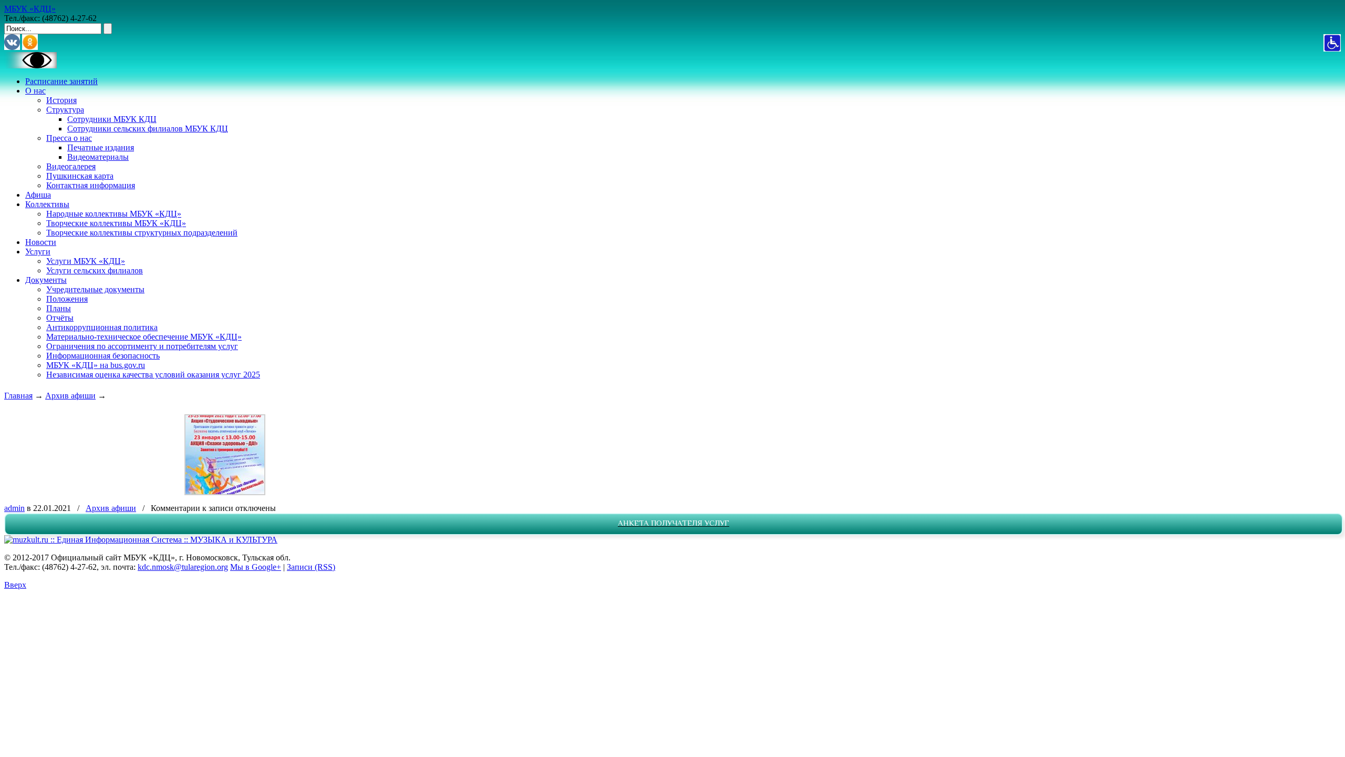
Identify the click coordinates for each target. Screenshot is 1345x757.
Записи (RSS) (311, 566)
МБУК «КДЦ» (30, 8)
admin (14, 508)
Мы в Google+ (255, 566)
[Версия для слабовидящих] (30, 65)
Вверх (15, 584)
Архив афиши (70, 395)
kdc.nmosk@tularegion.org (183, 566)
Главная (18, 395)
